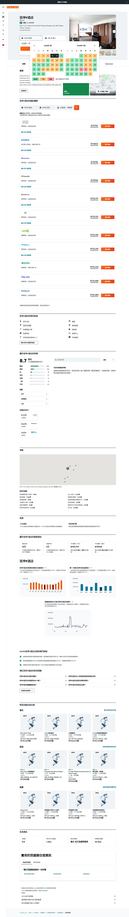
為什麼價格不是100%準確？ (31, 903)
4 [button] (52, 56)
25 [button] (52, 69)
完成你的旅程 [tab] (27, 862)
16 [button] (43, 65)
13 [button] (61, 60)
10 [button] (48, 60)
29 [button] (39, 74)
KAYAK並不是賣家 (27, 896)
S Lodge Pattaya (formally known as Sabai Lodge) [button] (80, 772)
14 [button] (34, 65)
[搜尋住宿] (3, 17)
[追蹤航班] (3, 34)
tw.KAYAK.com (23, 912)
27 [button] (61, 69)
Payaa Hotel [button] (24, 810)
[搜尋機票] (3, 13)
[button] (127, 2)
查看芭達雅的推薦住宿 (109, 787)
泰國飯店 (42, 912)
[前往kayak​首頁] (13, 7)
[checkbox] (29, 416)
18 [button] (52, 65)
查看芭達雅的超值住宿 (109, 747)
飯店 (30, 912)
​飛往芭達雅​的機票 (29, 874)
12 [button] (57, 60)
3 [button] (47, 56)
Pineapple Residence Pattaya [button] (53, 771)
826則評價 (30, 23)
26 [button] (57, 69)
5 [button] (56, 56)
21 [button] (34, 69)
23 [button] (43, 69)
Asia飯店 (36, 912)
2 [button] (43, 56)
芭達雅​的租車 (57, 874)
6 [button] (61, 56)
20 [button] (61, 65)
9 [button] (43, 60)
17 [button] (47, 65)
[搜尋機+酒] (3, 25)
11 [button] (52, 60)
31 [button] (90, 74)
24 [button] (48, 69)
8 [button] (38, 60)
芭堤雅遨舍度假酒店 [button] (99, 810)
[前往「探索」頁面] (3, 30)
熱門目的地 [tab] (37, 862)
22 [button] (39, 69)
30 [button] (43, 74)
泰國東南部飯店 (51, 912)
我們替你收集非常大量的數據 (31, 900)
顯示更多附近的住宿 (110, 710)
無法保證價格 (44, 890)
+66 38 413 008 (25, 30)
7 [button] (34, 60)
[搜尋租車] (3, 21)
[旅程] (3, 40)
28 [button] (34, 74)
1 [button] (38, 56)
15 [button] (38, 65)
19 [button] (57, 65)
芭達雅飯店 (86, 874)
